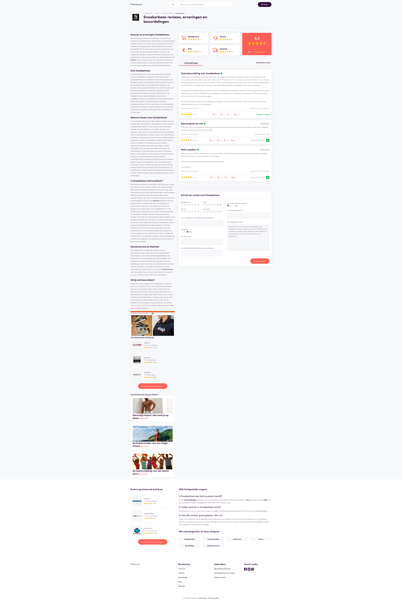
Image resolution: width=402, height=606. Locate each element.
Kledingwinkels (189, 539)
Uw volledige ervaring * (235, 222)
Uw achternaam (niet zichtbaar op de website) (197, 248)
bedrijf (133, 60)
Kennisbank (182, 577)
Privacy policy (213, 598)
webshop (156, 200)
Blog (180, 581)
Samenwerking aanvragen (224, 573)
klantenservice (167, 269)
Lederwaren (237, 539)
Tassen (260, 539)
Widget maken (219, 577)
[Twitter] (249, 569)
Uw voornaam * (186, 236)
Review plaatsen (260, 261)
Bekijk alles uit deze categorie (152, 386)
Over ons (181, 568)
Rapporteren (265, 123)
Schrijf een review (264, 63)
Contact (181, 573)
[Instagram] (252, 569)
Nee (190, 232)
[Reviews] (136, 4)
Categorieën (148, 13)
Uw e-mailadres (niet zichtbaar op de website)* (197, 218)
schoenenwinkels (260, 511)
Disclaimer (203, 598)
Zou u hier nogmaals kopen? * (237, 203)
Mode (157, 13)
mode (215, 511)
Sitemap (181, 586)
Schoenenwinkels (167, 13)
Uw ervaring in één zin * (235, 210)
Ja (184, 232)
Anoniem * (184, 229)
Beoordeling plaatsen (222, 568)
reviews (259, 522)
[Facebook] (245, 569)
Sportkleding (189, 546)
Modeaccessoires (213, 546)
